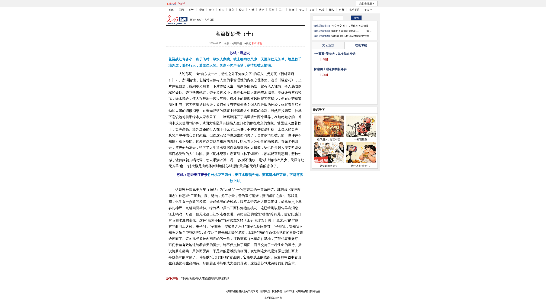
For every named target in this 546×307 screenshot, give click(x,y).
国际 (181, 9)
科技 (221, 9)
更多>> (368, 9)
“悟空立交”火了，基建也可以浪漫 (350, 25)
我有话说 (257, 43)
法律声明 (289, 291)
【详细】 (324, 65)
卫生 (281, 9)
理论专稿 (361, 45)
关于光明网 (251, 291)
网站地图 (315, 291)
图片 (331, 9)
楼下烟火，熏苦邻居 (328, 139)
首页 (192, 19)
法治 (261, 9)
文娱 (311, 9)
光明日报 (209, 19)
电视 (321, 9)
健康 (291, 9)
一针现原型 (360, 139)
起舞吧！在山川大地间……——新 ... (351, 30)
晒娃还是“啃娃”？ (361, 165)
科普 (341, 9)
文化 (211, 9)
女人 (301, 9)
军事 (271, 9)
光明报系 (354, 9)
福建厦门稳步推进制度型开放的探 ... (351, 36)
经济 (241, 9)
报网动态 (265, 291)
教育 (231, 9)
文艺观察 (328, 45)
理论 (201, 9)
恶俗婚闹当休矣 (329, 165)
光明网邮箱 (302, 291)
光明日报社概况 (235, 291)
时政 (171, 9)
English (181, 3)
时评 (191, 9)
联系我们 (277, 291)
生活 (251, 9)
